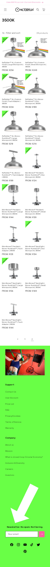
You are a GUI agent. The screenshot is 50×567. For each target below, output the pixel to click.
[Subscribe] (42, 534)
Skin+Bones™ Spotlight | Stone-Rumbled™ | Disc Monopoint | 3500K (35, 249)
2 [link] (32, 339)
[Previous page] (18, 339)
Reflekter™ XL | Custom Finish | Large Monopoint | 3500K (12, 65)
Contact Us (10, 392)
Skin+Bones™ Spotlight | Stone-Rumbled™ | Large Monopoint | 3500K (12, 285)
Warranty (9, 428)
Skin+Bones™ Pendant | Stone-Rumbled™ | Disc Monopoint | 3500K (35, 175)
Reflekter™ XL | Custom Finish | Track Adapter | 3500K (11, 101)
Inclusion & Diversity (15, 463)
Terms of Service (13, 422)
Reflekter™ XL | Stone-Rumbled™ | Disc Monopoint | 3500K (34, 101)
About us (9, 445)
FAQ (7, 410)
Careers (9, 469)
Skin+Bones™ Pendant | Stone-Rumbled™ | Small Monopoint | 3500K (35, 212)
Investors (9, 475)
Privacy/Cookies (13, 416)
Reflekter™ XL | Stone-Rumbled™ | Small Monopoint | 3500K (34, 138)
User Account (11, 398)
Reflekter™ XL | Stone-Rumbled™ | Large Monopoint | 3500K (11, 138)
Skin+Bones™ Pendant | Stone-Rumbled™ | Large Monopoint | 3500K (12, 212)
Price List (9, 404)
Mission (8, 451)
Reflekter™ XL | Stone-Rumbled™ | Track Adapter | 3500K (13, 175)
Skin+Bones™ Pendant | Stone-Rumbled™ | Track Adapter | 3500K (12, 249)
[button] (5, 10)
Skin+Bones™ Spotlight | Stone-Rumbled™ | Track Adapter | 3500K (12, 322)
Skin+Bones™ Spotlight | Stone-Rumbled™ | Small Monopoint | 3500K (35, 285)
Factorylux (12, 565)
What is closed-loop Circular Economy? (24, 457)
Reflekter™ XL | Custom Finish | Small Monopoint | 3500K (35, 65)
